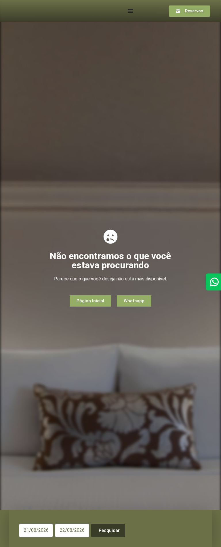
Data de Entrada (34, 522)
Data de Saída (68, 522)
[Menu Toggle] (130, 11)
